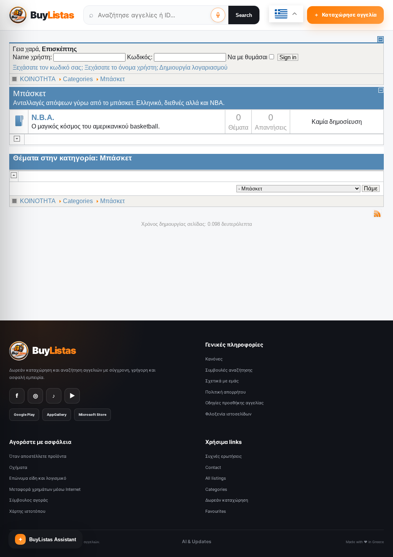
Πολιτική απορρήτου (225, 392)
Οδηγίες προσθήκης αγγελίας (234, 402)
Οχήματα (18, 467)
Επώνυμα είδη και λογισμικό (37, 478)
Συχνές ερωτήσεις (223, 456)
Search (244, 15)
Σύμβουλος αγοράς (28, 500)
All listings (215, 478)
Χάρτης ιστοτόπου (27, 511)
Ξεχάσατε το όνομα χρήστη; (121, 67)
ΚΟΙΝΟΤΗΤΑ (38, 79)
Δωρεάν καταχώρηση (226, 500)
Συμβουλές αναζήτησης (229, 370)
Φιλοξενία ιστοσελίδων (228, 414)
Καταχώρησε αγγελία (345, 15)
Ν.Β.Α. (42, 117)
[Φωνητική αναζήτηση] (218, 15)
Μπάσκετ (112, 79)
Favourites (215, 511)
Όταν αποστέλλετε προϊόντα (37, 456)
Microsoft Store (92, 414)
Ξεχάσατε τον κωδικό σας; (48, 67)
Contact (213, 467)
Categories (78, 79)
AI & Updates (196, 541)
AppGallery (56, 414)
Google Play (24, 414)
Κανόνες (214, 359)
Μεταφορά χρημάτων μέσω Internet (45, 489)
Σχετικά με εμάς (222, 381)
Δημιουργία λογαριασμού (193, 67)
